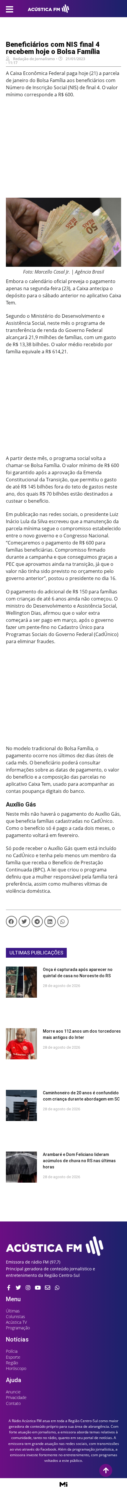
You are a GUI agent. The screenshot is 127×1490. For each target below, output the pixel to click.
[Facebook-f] (8, 1287)
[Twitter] (18, 1287)
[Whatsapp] (57, 1287)
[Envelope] (47, 1287)
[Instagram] (28, 1287)
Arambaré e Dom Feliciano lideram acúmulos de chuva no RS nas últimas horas (79, 1160)
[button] (11, 921)
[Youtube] (37, 1287)
